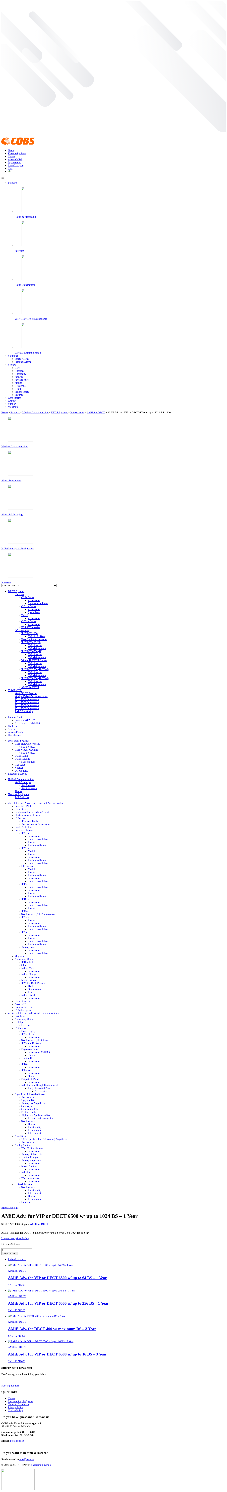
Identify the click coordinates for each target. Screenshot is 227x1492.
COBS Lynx (21, 755)
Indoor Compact (29, 974)
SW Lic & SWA (36, 636)
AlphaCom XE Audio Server (30, 1094)
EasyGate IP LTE (24, 806)
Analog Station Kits (31, 1154)
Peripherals (20, 1016)
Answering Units (24, 959)
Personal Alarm (23, 361)
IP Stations (20, 1028)
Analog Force (28, 947)
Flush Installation (37, 845)
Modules (32, 851)
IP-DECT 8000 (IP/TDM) (35, 678)
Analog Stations (23, 1145)
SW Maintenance (37, 648)
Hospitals (19, 370)
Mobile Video (28, 980)
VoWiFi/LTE (15, 690)
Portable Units (15, 717)
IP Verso (25, 848)
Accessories (34, 600)
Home (4, 412)
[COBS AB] (18, 144)
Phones (18, 791)
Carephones (14, 735)
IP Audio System (23, 1010)
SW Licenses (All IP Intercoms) (38, 914)
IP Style (25, 833)
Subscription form (10, 1385)
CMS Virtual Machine (26, 749)
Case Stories (14, 397)
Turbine (32, 1055)
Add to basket (9, 1253)
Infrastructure (22, 379)
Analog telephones (31, 1160)
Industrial (26, 1172)
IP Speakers (27, 1034)
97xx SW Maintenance (27, 708)
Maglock (19, 956)
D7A (30, 986)
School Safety (22, 391)
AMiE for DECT (96, 412)
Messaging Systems (18, 740)
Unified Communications (21, 779)
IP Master (26, 1070)
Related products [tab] (17, 1259)
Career (11, 156)
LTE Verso (27, 866)
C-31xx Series (28, 606)
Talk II (24, 615)
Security (19, 394)
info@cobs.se (16, 1440)
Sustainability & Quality (20, 1401)
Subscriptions (28, 761)
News (11, 150)
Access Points (15, 732)
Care (17, 367)
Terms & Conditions (18, 1404)
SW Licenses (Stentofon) (34, 1040)
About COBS (15, 159)
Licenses (32, 854)
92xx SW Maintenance (27, 699)
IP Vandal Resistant (31, 1043)
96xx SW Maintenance (27, 705)
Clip (23, 965)
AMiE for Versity (24, 711)
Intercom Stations (24, 830)
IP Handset (27, 962)
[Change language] (9, 171)
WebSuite (20, 764)
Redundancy (34, 1130)
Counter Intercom (24, 1007)
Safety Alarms (22, 358)
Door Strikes (21, 809)
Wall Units (13, 726)
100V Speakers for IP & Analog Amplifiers (43, 1139)
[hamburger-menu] (2, 178)
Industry (19, 376)
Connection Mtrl (30, 1109)
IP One (25, 911)
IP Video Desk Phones (33, 983)
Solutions (13, 355)
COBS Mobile (22, 758)
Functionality (35, 1127)
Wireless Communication (35, 412)
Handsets (19, 594)
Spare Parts (34, 612)
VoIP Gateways (23, 782)
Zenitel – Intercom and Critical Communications (33, 1013)
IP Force (25, 884)
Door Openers (22, 1001)
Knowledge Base (17, 153)
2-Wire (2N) (21, 1004)
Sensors (12, 729)
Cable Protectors (23, 827)
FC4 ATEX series (30, 627)
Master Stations (29, 1166)
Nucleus (19, 767)
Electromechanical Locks (28, 815)
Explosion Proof (29, 1049)
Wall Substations (30, 1178)
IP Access (20, 818)
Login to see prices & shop (15, 1238)
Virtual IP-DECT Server (34, 660)
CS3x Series (27, 597)
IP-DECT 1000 (29, 633)
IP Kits (24, 1064)
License (32, 842)
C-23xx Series (28, 621)
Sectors (12, 364)
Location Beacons (17, 773)
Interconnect (34, 1133)
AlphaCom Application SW (35, 1115)
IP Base (25, 899)
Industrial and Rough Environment (39, 1085)
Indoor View (28, 968)
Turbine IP (26, 1058)
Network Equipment (18, 794)
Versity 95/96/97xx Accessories (31, 696)
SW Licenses (35, 645)
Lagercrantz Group (41, 1464)
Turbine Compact (30, 1157)
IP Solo (25, 917)
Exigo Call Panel (30, 1079)
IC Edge (19, 1022)
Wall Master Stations (32, 1148)
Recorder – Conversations (41, 1118)
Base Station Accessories (34, 639)
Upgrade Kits (28, 1100)
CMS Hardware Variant (27, 743)
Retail (18, 388)
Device (31, 1124)
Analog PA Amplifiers (33, 1103)
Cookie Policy (15, 1410)
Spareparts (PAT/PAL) (26, 720)
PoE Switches (22, 797)
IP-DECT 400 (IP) (31, 642)
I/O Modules (21, 770)
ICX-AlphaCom (23, 1184)
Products (12, 182)
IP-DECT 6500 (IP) (31, 651)
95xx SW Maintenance (27, 702)
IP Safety (26, 932)
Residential (20, 385)
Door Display (28, 1031)
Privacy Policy (15, 1407)
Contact (12, 400)
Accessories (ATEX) (39, 1052)
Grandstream (34, 989)
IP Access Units (29, 821)
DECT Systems (59, 412)
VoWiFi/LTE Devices (26, 693)
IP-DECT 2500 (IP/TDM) (35, 669)
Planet (31, 992)
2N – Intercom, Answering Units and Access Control (35, 803)
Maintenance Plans (38, 603)
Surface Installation (38, 839)
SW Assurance (29, 788)
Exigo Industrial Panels (40, 1088)
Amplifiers (20, 1136)
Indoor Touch (28, 995)
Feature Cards (28, 1112)
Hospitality (20, 373)
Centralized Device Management (32, 812)
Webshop (13, 406)
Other (31, 1076)
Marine (18, 382)
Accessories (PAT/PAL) (27, 723)
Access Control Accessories (35, 824)
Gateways (26, 1106)
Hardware (26, 1202)
